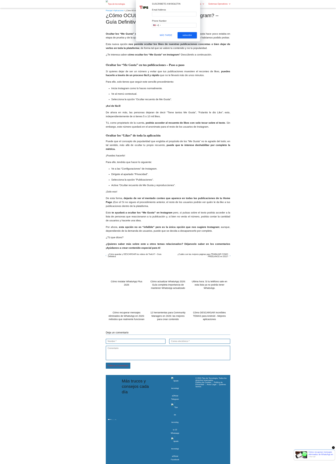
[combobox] (156, 25)
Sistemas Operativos (218, 4)
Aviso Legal (211, 384)
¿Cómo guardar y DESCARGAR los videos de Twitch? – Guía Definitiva (134, 255)
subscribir (187, 35)
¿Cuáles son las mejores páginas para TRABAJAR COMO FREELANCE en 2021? (202, 255)
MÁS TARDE (166, 35)
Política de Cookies (203, 382)
